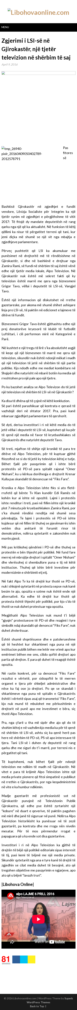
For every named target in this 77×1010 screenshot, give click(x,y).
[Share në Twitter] (24, 959)
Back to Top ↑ (38, 1006)
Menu (5, 27)
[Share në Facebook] (16, 959)
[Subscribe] (31, 959)
